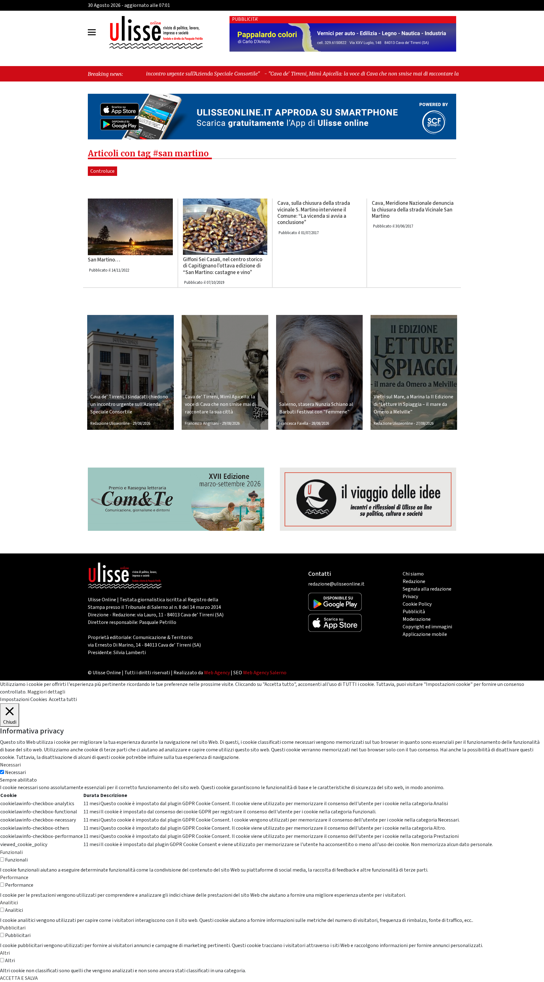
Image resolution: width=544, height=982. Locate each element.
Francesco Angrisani (202, 423)
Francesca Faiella (293, 423)
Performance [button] (14, 877)
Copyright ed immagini (427, 626)
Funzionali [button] (11, 852)
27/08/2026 (425, 423)
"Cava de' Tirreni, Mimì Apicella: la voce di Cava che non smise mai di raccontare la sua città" (308, 73)
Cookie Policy (417, 604)
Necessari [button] (10, 764)
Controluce (102, 171)
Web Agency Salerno (264, 672)
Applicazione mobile (425, 634)
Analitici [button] (9, 902)
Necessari (15, 772)
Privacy (410, 596)
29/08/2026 (141, 423)
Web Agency (217, 672)
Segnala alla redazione (427, 589)
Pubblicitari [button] (13, 927)
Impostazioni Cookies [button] (23, 699)
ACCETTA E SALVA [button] (19, 978)
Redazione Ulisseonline (109, 423)
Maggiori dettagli (46, 691)
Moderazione (417, 619)
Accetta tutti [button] (63, 699)
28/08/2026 (320, 423)
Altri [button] (5, 953)
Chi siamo (413, 573)
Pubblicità (414, 611)
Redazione (414, 581)
